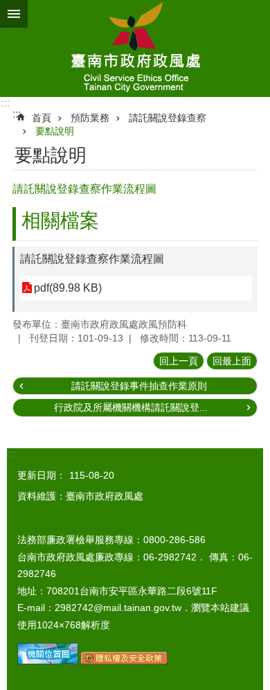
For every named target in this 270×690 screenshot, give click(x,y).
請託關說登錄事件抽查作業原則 (139, 385)
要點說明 (54, 130)
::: (5, 103)
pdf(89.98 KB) (68, 288)
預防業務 (90, 117)
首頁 (41, 117)
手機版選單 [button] (14, 14)
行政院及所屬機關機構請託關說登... (131, 407)
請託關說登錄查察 (167, 117)
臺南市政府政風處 (135, 48)
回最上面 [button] (232, 360)
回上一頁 (178, 360)
